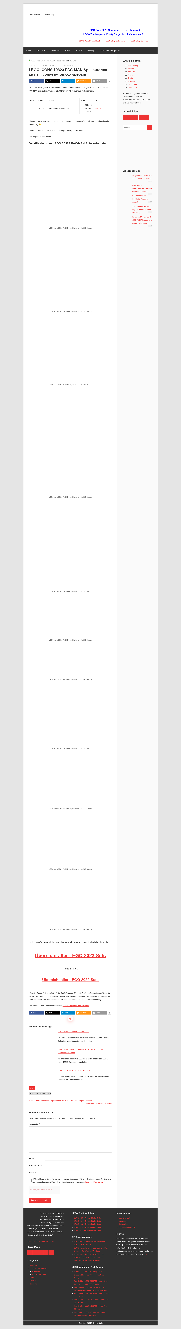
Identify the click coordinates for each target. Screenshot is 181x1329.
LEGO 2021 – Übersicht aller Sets (87, 1230)
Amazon (131, 69)
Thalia (130, 78)
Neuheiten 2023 (45, 1093)
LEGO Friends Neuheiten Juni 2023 (97, 1104)
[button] (36, 81)
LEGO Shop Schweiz (139, 41)
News (67, 51)
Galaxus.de (132, 87)
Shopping (90, 51)
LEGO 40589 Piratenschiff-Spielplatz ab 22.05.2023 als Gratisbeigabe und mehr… (62, 1101)
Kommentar (34, 1124)
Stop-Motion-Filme (39, 1275)
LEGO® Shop (132, 66)
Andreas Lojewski (48, 65)
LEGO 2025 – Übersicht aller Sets (87, 1218)
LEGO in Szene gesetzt (110, 51)
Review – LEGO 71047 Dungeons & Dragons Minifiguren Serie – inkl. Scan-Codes (89, 1275)
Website (32, 1172)
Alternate (131, 72)
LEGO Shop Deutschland (89, 41)
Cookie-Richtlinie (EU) (127, 1227)
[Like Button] (70, 1018)
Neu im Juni (55, 51)
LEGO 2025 (40, 51)
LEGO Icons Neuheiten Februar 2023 (73, 1032)
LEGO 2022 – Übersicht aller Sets (87, 1227)
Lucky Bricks (133, 84)
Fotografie (36, 1271)
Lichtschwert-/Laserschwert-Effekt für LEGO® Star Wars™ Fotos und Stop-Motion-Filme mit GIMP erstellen (89, 1257)
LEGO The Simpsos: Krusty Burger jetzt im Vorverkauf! (113, 34)
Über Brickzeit (124, 1218)
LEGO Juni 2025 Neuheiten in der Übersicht (114, 30)
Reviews (78, 51)
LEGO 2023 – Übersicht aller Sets (87, 1224)
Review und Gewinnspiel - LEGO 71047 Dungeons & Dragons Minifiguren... (142, 220)
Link (145, 1254)
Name (32, 1158)
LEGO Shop (99, 108)
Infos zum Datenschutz (94, 1182)
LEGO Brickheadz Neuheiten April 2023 (74, 1070)
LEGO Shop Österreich (115, 41)
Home (28, 51)
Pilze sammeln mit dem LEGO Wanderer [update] (140, 199)
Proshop (131, 75)
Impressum (123, 1221)
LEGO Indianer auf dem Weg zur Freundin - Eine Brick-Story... (141, 209)
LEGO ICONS (34, 1093)
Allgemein (33, 1265)
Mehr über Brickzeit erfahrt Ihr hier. (41, 1241)
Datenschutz (124, 1224)
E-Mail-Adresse (36, 1165)
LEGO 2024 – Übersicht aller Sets (87, 1221)
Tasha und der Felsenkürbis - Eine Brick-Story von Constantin (142, 188)
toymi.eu (131, 81)
